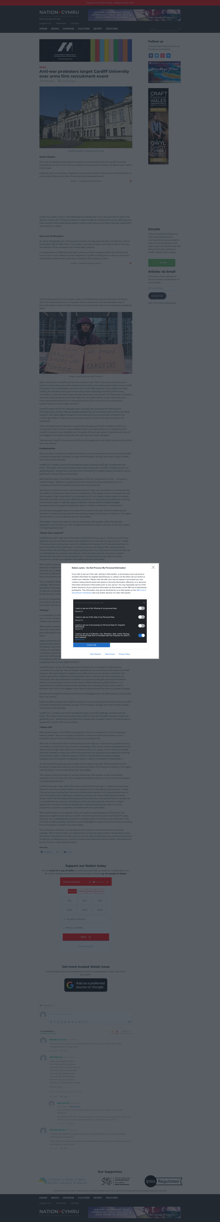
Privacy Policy (124, 654)
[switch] (141, 608)
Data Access (110, 654)
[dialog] (110, 611)
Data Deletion (95, 654)
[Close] (154, 568)
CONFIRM (91, 645)
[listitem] (110, 602)
